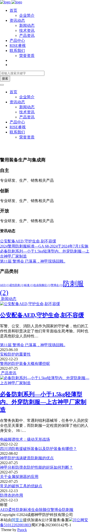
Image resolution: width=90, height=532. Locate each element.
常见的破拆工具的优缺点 (21, 486)
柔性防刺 (17, 285)
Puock (22, 530)
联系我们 (17, 51)
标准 (29, 285)
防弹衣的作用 (11, 495)
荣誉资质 (27, 56)
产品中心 (17, 40)
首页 (13, 10)
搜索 (5, 78)
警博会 (57, 285)
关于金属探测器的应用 (19, 477)
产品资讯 (27, 35)
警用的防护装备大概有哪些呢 (25, 364)
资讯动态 (17, 20)
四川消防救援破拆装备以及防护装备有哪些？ (38, 449)
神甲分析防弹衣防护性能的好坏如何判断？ (36, 467)
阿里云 (17, 520)
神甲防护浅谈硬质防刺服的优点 (27, 458)
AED (5, 285)
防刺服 (67, 510)
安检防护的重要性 (15, 354)
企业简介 (27, 15)
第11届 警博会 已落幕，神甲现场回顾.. (32, 345)
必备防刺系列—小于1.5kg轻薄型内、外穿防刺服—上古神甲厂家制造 (43, 402)
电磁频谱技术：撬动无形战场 (25, 439)
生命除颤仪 (42, 285)
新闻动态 (27, 25)
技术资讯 (27, 30)
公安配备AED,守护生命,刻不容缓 (42, 315)
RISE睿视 (18, 46)
